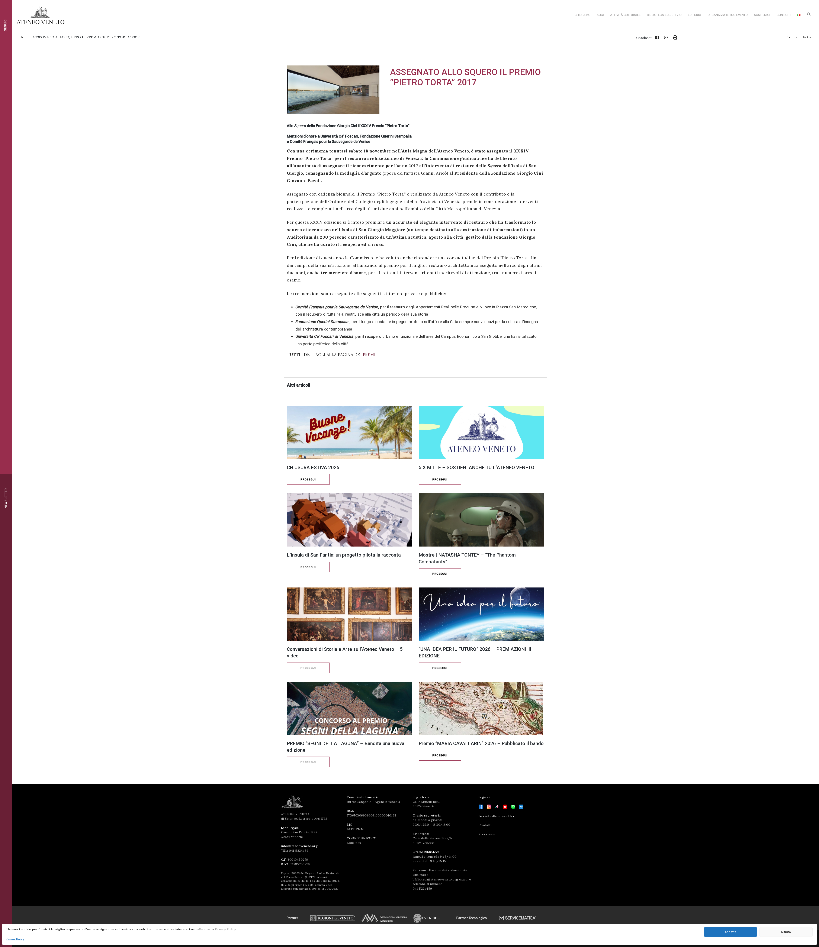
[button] (809, 15)
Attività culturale (625, 15)
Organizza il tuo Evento (727, 15)
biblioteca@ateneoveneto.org (435, 879)
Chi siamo (582, 15)
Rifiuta (786, 932)
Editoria (694, 15)
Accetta (730, 932)
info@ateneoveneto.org (299, 846)
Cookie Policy (15, 939)
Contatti (784, 15)
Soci (600, 15)
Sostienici (762, 15)
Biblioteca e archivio (664, 15)
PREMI (369, 354)
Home (24, 37)
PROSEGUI (308, 479)
